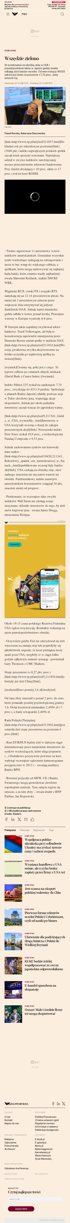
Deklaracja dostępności (47, 1130)
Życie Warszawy (43, 1159)
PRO (24, 14)
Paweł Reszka (12, 133)
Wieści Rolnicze (43, 1155)
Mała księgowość (44, 1149)
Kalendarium (41, 1174)
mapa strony (11, 1174)
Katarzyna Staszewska (33, 133)
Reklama (9, 1139)
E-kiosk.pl (40, 1139)
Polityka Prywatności (45, 1117)
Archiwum (10, 1149)
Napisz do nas (12, 1123)
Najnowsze (39, 830)
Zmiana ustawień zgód (47, 1120)
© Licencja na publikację (18, 807)
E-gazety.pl (40, 1142)
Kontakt (9, 1120)
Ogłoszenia (10, 1142)
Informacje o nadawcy (46, 1126)
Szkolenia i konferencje (16, 1168)
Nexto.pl (39, 1146)
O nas (7, 1117)
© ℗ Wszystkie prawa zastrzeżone (23, 811)
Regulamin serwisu (45, 1123)
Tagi (51, 830)
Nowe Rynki (10, 51)
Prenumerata (11, 1146)
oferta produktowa (14, 1179)
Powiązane (10, 830)
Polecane (24, 830)
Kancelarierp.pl (42, 1152)
